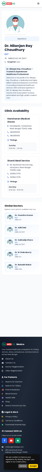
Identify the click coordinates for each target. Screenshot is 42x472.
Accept (33, 466)
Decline (23, 466)
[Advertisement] (21, 298)
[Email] (11, 440)
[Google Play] (18, 440)
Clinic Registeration (13, 370)
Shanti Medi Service (18, 160)
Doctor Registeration (14, 366)
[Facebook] (4, 440)
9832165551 (15, 132)
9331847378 (15, 173)
